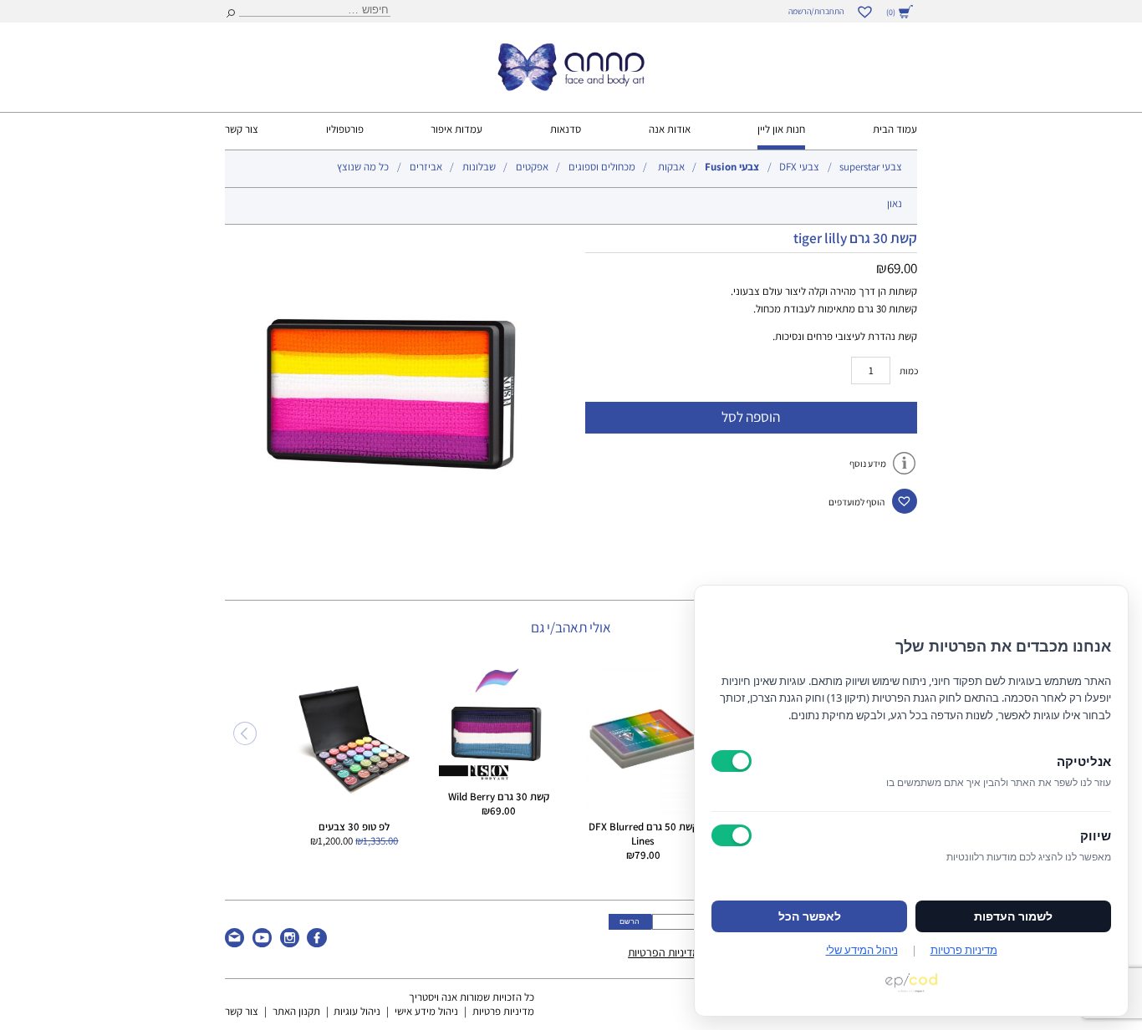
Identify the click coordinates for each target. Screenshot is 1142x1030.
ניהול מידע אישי (426, 1011)
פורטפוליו (345, 129)
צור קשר (241, 129)
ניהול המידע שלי (862, 949)
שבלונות (479, 167)
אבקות (671, 167)
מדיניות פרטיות (503, 1011)
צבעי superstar (870, 167)
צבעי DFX (799, 167)
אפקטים (532, 167)
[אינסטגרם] (289, 943)
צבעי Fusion (732, 167)
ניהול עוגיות (357, 1011)
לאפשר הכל (809, 916)
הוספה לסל (750, 416)
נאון (894, 203)
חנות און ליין (781, 129)
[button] (904, 501)
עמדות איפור (456, 129)
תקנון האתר (296, 1011)
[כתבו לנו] (234, 943)
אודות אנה (670, 129)
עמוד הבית (895, 129)
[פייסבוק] (316, 943)
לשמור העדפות (1013, 916)
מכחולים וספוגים (601, 167)
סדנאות (565, 129)
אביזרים (426, 167)
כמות (909, 370)
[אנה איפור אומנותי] (571, 86)
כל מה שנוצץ (363, 167)
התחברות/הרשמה (816, 11)
